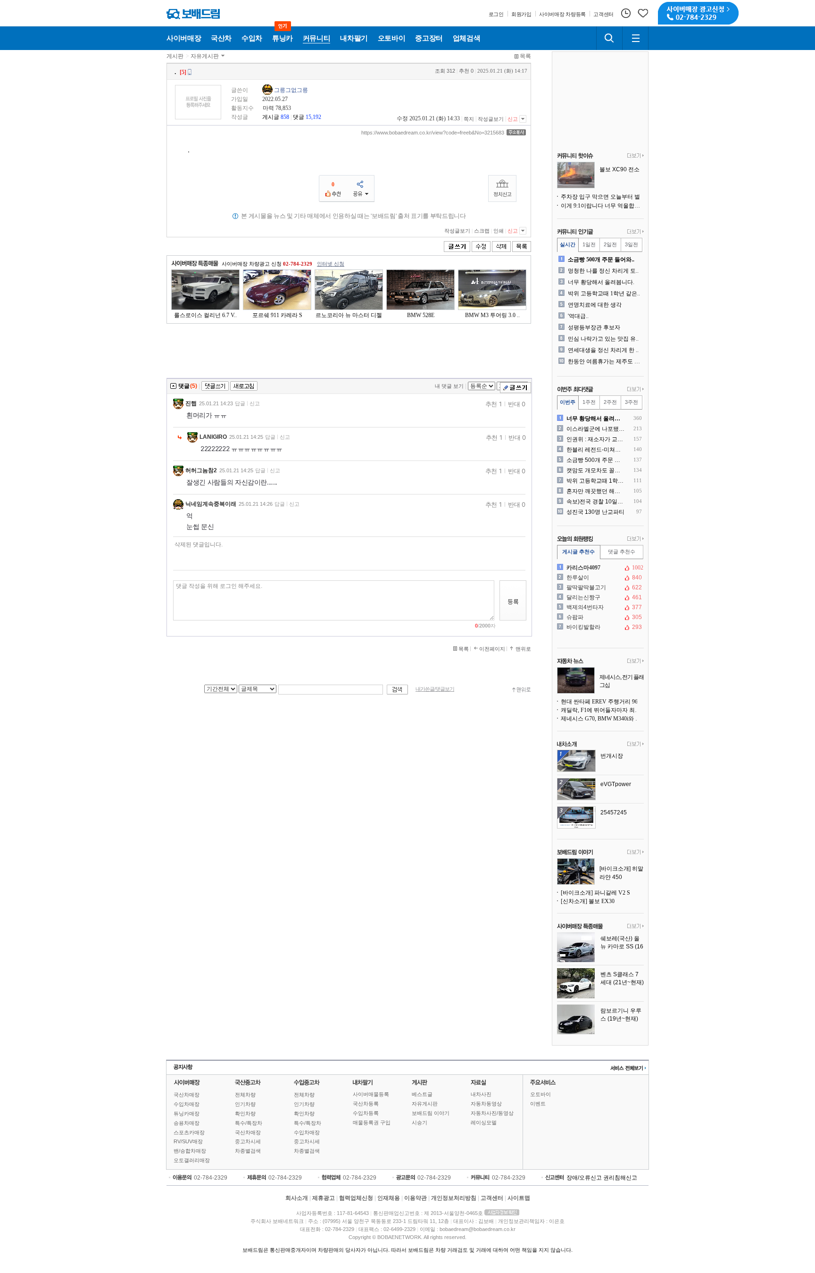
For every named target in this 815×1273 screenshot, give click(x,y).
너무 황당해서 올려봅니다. (601, 282)
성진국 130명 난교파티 (595, 512)
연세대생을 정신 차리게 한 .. (603, 350)
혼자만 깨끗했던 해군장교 (595, 491)
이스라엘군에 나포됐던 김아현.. (595, 429)
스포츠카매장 (189, 1132)
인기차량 (245, 1104)
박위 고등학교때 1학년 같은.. (604, 293)
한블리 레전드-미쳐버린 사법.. (595, 449)
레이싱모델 (484, 1122)
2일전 (610, 244)
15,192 (313, 117)
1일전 (589, 244)
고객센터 (492, 1198)
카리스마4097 (599, 567)
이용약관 (415, 1198)
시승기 (419, 1122)
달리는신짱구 (599, 597)
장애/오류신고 (584, 1177)
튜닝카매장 (187, 1113)
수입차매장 (187, 1104)
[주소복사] (516, 132)
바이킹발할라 (599, 627)
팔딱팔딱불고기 (599, 587)
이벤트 (538, 1103)
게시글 (270, 117)
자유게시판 (205, 56)
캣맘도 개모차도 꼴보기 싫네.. (595, 470)
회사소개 (296, 1198)
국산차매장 (187, 1094)
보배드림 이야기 (430, 1113)
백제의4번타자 (599, 607)
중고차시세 (248, 1141)
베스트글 (422, 1094)
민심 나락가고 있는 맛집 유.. (603, 338)
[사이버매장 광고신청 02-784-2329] (698, 13)
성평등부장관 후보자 (594, 327)
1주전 (589, 402)
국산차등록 (366, 1103)
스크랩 (482, 231)
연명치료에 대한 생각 (595, 305)
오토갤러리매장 (192, 1160)
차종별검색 (248, 1151)
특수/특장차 (248, 1123)
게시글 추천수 (578, 551)
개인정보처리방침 (453, 1198)
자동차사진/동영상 (492, 1113)
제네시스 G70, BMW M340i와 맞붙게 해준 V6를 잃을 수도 (602, 718)
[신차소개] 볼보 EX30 (588, 901)
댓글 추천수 (621, 551)
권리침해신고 (620, 1177)
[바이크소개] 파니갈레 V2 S (595, 892)
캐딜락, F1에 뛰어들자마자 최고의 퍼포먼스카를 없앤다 (602, 710)
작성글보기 (491, 119)
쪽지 (469, 119)
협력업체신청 (356, 1198)
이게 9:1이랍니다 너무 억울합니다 (602, 205)
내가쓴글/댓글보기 (435, 689)
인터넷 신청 (330, 264)
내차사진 (481, 1094)
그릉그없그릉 (291, 90)
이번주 (567, 402)
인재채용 (388, 1198)
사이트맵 (518, 1198)
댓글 (298, 117)
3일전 (631, 244)
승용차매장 (187, 1123)
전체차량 (245, 1094)
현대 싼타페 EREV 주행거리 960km (602, 701)
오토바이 (540, 1094)
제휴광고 (323, 1198)
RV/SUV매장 (188, 1141)
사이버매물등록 (371, 1094)
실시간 (567, 244)
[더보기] (635, 156)
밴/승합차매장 (190, 1151)
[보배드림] (193, 13)
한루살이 (599, 577)
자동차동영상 (486, 1103)
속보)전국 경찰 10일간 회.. (595, 501)
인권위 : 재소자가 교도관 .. (595, 439)
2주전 (610, 402)
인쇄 (498, 231)
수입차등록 (366, 1113)
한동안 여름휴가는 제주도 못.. (605, 361)
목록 (525, 56)
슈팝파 (599, 617)
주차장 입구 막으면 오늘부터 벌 (600, 196)
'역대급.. (578, 316)
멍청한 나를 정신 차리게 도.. (603, 271)
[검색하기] (609, 38)
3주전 (631, 402)
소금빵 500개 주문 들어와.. (601, 259)
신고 (512, 119)
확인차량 (245, 1113)
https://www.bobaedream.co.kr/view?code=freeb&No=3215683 (432, 132)
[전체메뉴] (635, 38)
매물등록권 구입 (372, 1122)
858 (285, 117)
